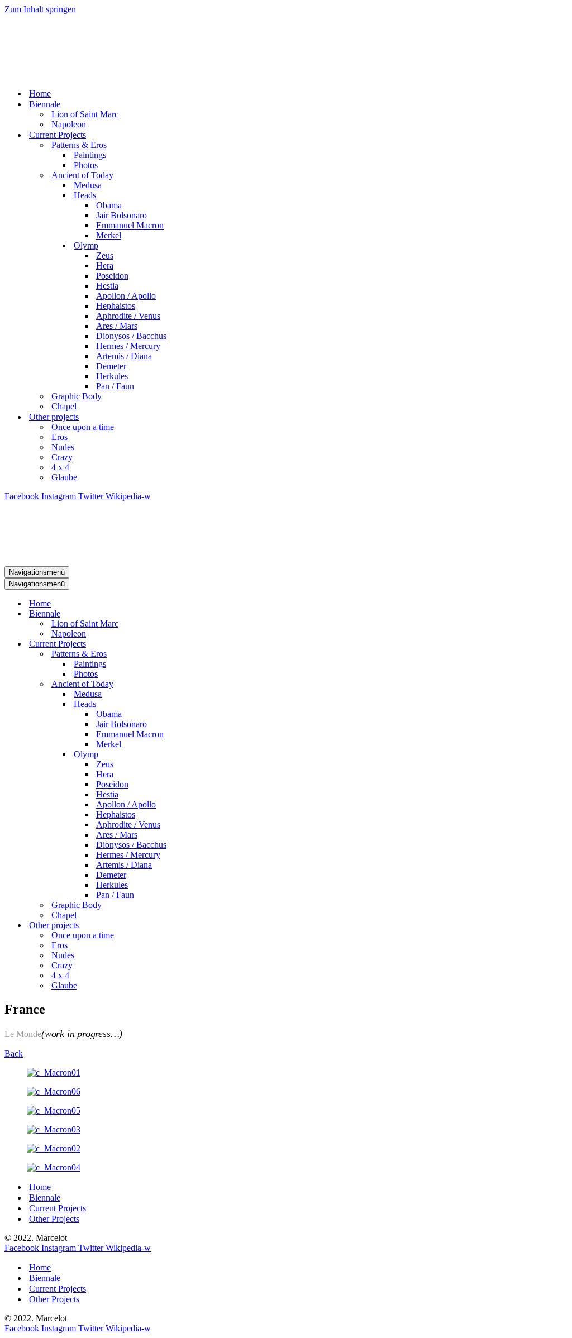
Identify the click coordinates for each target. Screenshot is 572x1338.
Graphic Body (76, 396)
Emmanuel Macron (130, 225)
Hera (104, 265)
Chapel (64, 406)
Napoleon (68, 124)
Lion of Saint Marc (84, 114)
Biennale (44, 1197)
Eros (59, 437)
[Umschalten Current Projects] (200, 644)
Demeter (111, 366)
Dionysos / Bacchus (131, 336)
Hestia (107, 285)
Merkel (108, 235)
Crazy (62, 457)
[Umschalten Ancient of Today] (200, 684)
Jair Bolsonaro (121, 215)
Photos (86, 165)
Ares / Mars (116, 326)
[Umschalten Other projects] (200, 925)
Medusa (88, 185)
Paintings (90, 155)
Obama (109, 205)
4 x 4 (60, 467)
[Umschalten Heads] (200, 704)
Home (40, 93)
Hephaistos (115, 305)
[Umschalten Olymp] (200, 754)
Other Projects (54, 1219)
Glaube (64, 477)
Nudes (62, 447)
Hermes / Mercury (128, 346)
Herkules (112, 376)
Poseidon (112, 275)
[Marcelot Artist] (130, 74)
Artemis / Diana (124, 356)
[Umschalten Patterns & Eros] (200, 654)
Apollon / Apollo (126, 295)
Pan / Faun (115, 386)
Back (13, 1053)
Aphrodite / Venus (128, 316)
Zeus (104, 255)
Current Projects (57, 1208)
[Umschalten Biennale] (200, 614)
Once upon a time (82, 427)
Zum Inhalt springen (40, 9)
